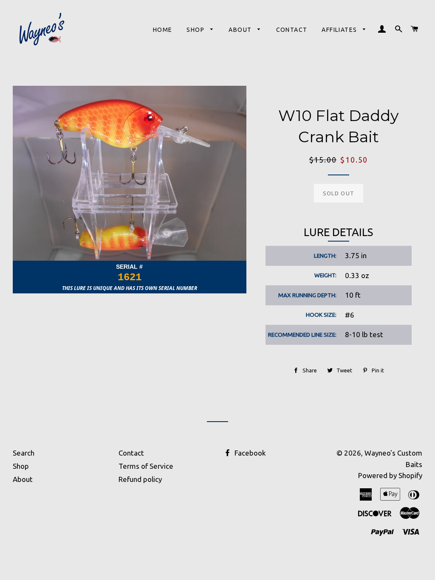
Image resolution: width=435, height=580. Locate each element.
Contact (292, 29)
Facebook (249, 453)
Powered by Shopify (390, 475)
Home (162, 29)
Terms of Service (146, 466)
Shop (196, 29)
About (241, 29)
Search (23, 453)
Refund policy (140, 479)
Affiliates (340, 29)
